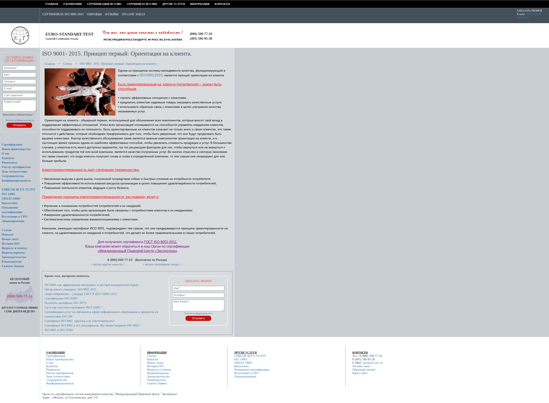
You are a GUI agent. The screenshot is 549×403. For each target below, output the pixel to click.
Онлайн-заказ (361, 366)
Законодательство (14, 257)
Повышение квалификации (252, 369)
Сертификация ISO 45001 (61, 298)
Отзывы (112, 14)
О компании (64, 4)
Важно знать (10, 239)
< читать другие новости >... (109, 264)
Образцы (94, 14)
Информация (191, 4)
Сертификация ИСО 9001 (88, 4)
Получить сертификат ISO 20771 (66, 303)
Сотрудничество (13, 176)
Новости (7, 234)
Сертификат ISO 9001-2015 (63, 14)
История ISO (11, 243)
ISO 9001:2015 (151, 75)
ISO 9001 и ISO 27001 (59, 330)
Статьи (7, 230)
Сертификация (12, 144)
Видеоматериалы (13, 252)
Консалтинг (10, 203)
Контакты (216, 4)
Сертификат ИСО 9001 (128, 4)
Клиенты (8, 158)
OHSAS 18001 (11, 198)
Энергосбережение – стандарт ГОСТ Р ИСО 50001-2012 (81, 294)
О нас (5, 153)
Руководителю (12, 261)
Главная (46, 4)
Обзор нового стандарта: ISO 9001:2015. (71, 289)
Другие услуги (163, 4)
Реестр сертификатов (16, 167)
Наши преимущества (16, 149)
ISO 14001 (8, 194)
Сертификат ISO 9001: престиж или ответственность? (79, 321)
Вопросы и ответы (14, 248)
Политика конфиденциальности (20, 120)
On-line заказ (133, 14)
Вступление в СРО (14, 216)
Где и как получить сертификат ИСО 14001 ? (74, 307)
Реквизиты (9, 162)
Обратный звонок (363, 369)
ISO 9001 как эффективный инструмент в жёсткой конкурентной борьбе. (92, 285)
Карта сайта (359, 373)
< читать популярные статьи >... (163, 264)
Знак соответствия (14, 171)
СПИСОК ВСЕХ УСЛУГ (19, 189)
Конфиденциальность (16, 180)
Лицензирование (13, 221)
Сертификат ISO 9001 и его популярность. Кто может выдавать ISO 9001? (92, 325)
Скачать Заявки (13, 266)
